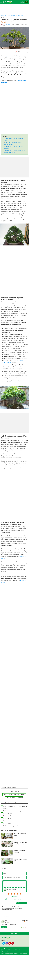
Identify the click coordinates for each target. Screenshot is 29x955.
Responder (4, 927)
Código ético (24, 953)
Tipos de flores (7, 821)
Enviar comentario (21, 903)
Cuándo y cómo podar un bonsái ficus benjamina (14, 147)
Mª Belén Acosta (8, 24)
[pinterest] (12, 943)
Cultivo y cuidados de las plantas (11, 795)
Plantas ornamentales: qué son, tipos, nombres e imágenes (15, 807)
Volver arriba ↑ (14, 934)
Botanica (23, 795)
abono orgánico (6, 362)
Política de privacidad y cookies (14, 950)
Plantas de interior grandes (19, 851)
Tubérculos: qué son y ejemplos (11, 826)
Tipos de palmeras (7, 813)
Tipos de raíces (7, 823)
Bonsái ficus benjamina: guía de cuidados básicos (13, 143)
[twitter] (3, 943)
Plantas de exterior (10, 798)
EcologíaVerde (4, 15)
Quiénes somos (21, 948)
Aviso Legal (4, 950)
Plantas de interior (19, 15)
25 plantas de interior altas (20, 835)
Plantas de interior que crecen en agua (12, 811)
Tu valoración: (14, 896)
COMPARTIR (22, 3)
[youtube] (9, 943)
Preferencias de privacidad (7, 951)
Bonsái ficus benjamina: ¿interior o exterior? (13, 139)
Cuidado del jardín (14, 791)
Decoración (20, 798)
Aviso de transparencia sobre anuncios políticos (11, 953)
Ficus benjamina (7, 56)
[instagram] (6, 943)
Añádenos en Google (22, 52)
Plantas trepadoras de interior (20, 860)
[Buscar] (27, 2)
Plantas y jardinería (11, 15)
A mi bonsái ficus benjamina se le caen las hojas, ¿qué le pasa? (15, 151)
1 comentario (19, 22)
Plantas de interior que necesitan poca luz (20, 843)
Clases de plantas (7, 816)
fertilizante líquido (20, 361)
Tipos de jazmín (7, 818)
